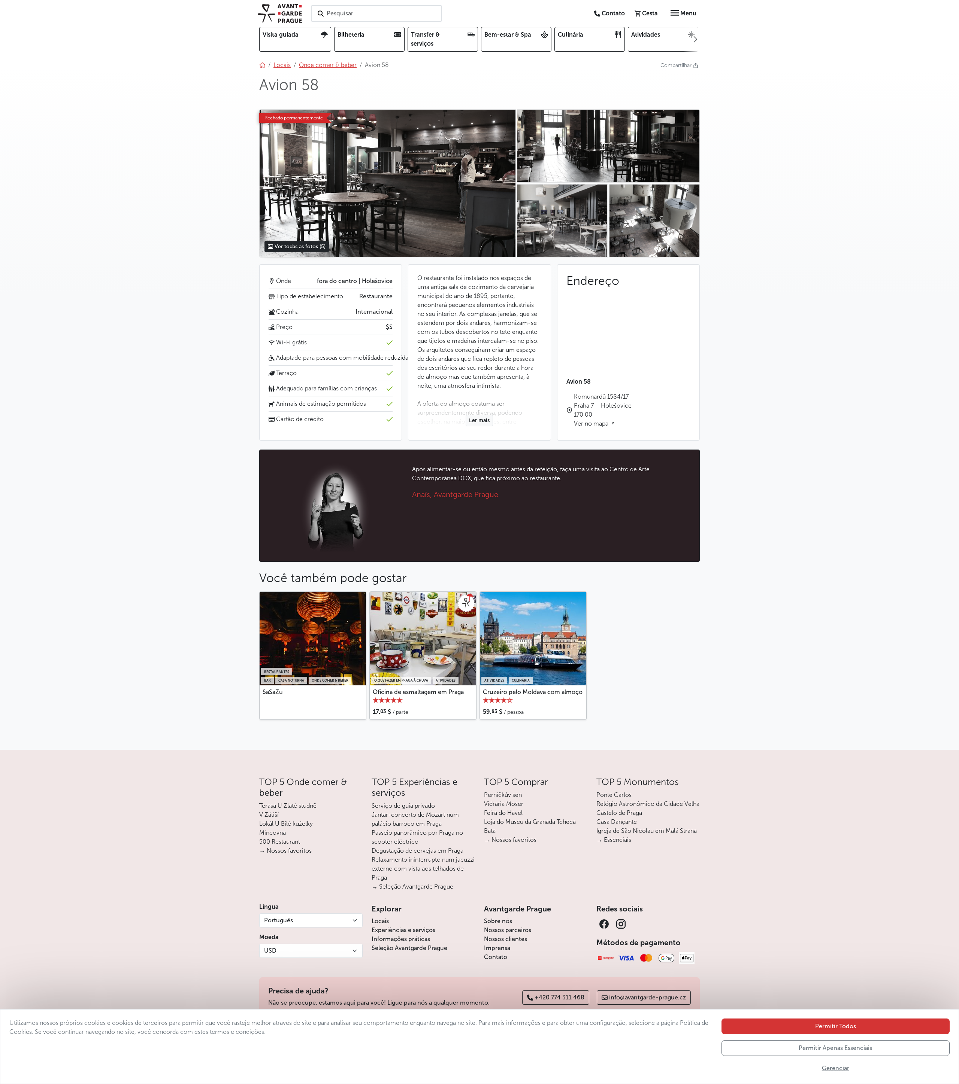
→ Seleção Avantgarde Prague (412, 886)
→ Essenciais (613, 839)
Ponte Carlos (614, 794)
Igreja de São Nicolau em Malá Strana (646, 830)
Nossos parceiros (507, 930)
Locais (380, 921)
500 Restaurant (279, 841)
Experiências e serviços (403, 930)
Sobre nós (498, 921)
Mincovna (272, 832)
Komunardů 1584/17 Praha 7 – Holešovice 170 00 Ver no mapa (603, 410)
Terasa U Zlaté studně (288, 805)
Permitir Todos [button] (835, 1026)
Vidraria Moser (503, 803)
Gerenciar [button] (835, 1068)
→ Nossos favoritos (285, 850)
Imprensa (497, 947)
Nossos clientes (505, 939)
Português (278, 920)
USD (270, 950)
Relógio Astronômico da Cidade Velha (647, 803)
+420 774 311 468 (559, 997)
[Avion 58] (387, 183)
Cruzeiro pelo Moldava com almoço (533, 691)
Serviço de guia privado (403, 805)
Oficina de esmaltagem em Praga (418, 691)
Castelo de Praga (619, 812)
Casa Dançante (616, 821)
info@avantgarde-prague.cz (647, 997)
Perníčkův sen (503, 794)
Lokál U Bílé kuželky (286, 823)
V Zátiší (269, 814)
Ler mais (479, 420)
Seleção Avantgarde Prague (409, 947)
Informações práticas (401, 939)
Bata (490, 830)
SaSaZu (273, 691)
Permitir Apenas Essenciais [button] (835, 1047)
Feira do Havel (503, 812)
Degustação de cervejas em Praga (417, 850)
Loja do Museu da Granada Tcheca (530, 821)
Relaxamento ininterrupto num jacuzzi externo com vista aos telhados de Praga (423, 868)
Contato (495, 956)
